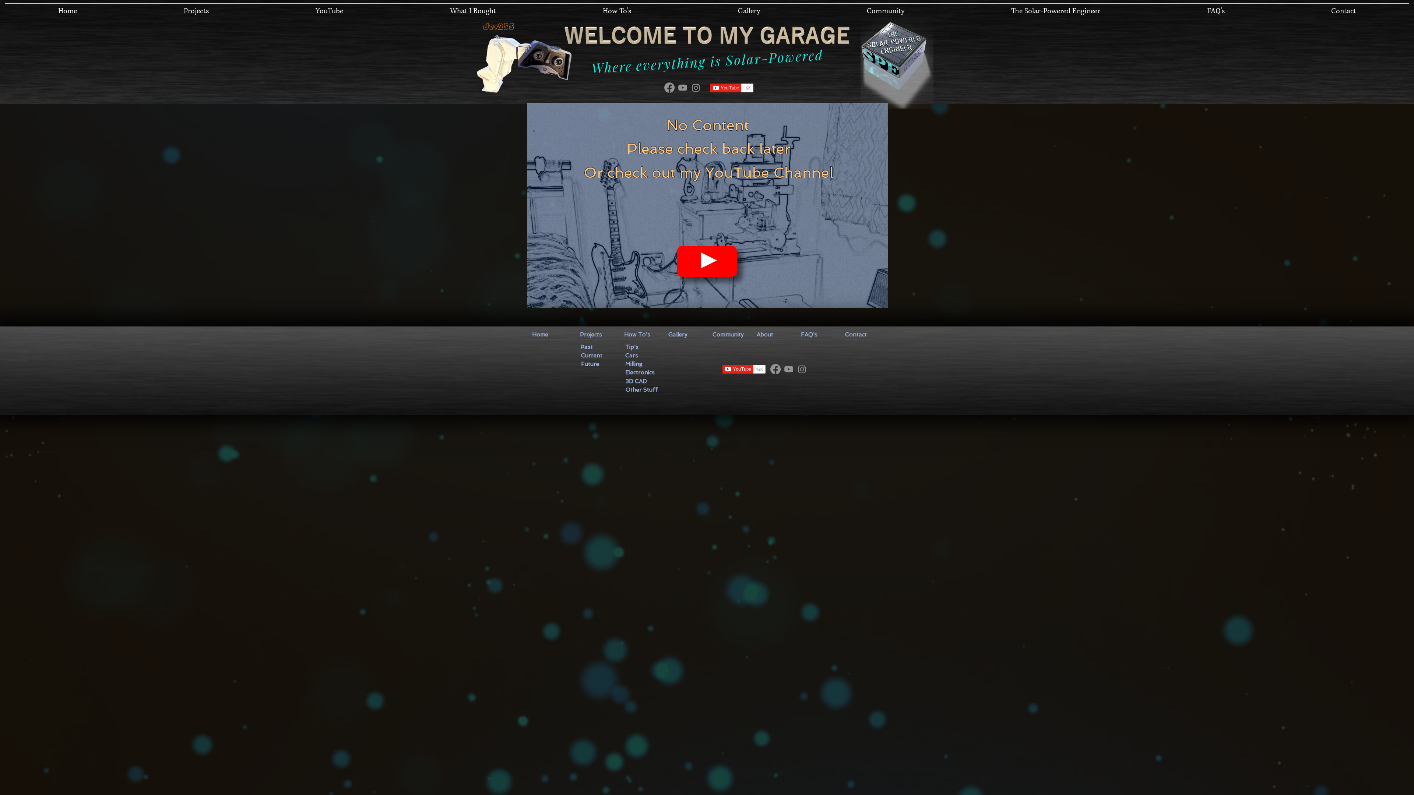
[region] (707, 205)
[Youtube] (683, 87)
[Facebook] (669, 87)
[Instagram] (696, 87)
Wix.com (921, 391)
